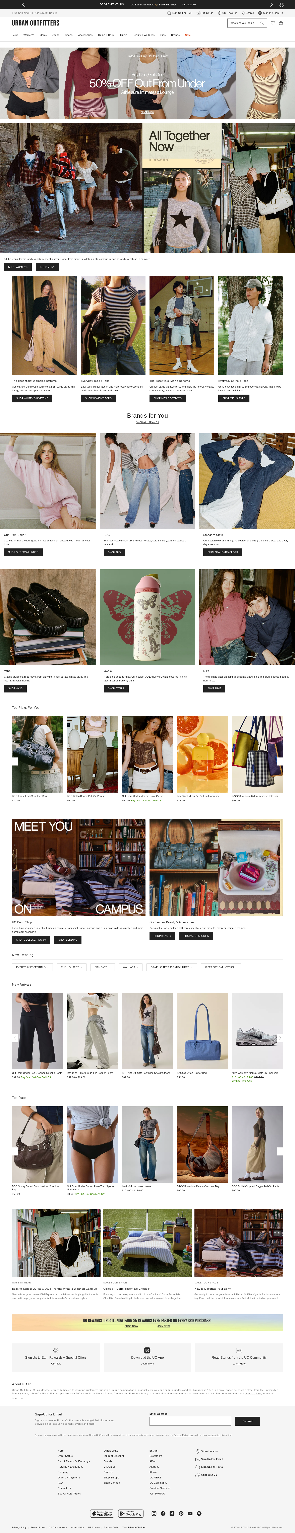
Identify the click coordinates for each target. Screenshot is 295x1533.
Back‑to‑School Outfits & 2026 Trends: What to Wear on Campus (54, 1288)
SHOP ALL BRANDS (147, 422)
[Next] (279, 761)
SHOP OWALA (116, 688)
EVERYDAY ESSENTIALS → (32, 967)
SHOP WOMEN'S (17, 267)
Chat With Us (209, 1474)
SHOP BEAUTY (162, 936)
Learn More (147, 1363)
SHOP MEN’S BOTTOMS (168, 398)
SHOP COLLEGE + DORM (31, 939)
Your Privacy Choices (133, 1527)
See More (17, 1398)
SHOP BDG (114, 552)
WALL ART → (130, 967)
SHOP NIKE (214, 688)
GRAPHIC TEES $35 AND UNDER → (172, 967)
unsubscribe (214, 1435)
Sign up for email (212, 1459)
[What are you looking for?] (262, 23)
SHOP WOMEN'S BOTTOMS (32, 398)
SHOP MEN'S (47, 267)
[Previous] (15, 761)
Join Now (56, 1363)
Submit (248, 1421)
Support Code (111, 1527)
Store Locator (209, 1451)
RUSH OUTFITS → (71, 967)
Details (53, 13)
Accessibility (77, 1527)
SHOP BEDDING (67, 939)
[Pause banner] (281, 4)
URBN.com (94, 1527)
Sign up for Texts (212, 1467)
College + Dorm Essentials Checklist (127, 1288)
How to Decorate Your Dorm (212, 1288)
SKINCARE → (103, 967)
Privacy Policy (19, 1527)
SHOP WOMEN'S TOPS (98, 398)
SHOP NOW (189, 4)
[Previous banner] (23, 4)
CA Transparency (58, 1527)
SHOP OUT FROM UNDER (23, 552)
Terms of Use (38, 1527)
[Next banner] (271, 4)
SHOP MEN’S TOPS (234, 398)
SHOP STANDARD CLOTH (223, 552)
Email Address (159, 1413)
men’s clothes (253, 1393)
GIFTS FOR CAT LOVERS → (221, 967)
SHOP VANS (15, 688)
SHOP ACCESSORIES (196, 936)
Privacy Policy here (183, 1435)
